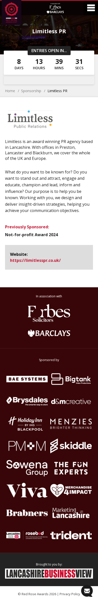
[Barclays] (49, 333)
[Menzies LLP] (71, 424)
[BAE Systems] (27, 379)
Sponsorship (31, 90)
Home (10, 90)
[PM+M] (27, 446)
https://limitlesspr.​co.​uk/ (35, 260)
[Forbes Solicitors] (49, 313)
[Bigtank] (71, 379)
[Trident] (71, 535)
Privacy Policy (70, 594)
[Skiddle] (71, 446)
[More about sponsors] (55, 8)
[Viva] (27, 491)
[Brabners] (27, 513)
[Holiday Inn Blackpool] (27, 424)
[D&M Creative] (71, 401)
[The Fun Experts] (71, 468)
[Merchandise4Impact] (71, 491)
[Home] (16, 13)
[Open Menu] (91, 8)
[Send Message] (87, 591)
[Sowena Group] (27, 468)
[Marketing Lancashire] (71, 513)
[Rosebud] (27, 535)
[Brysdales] (27, 401)
